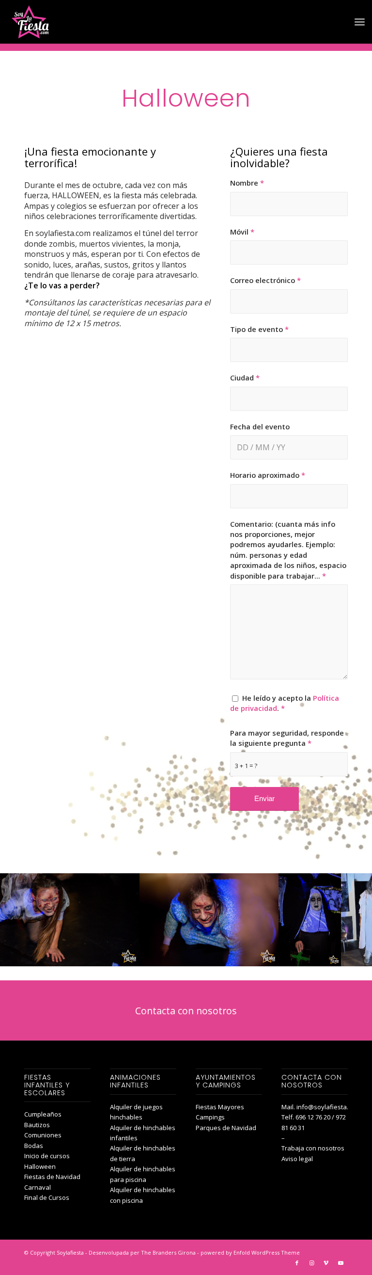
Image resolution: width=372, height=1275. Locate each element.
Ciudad (245, 377)
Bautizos (37, 1124)
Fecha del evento (260, 426)
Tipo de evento (259, 329)
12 (217, 968)
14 (232, 968)
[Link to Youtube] (340, 1263)
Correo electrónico (265, 280)
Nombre (247, 183)
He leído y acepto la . (284, 703)
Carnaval (37, 1187)
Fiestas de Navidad (52, 1176)
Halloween (40, 1166)
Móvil (242, 231)
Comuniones (43, 1135)
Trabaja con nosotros (312, 1148)
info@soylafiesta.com (328, 1106)
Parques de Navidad (226, 1127)
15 (240, 968)
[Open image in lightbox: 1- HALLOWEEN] (129, 955)
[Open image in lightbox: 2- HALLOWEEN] (268, 955)
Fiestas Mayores (220, 1106)
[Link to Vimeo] (326, 1263)
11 (209, 968)
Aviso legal (297, 1158)
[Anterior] (21, 919)
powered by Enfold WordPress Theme (250, 1252)
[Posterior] (350, 919)
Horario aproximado (267, 475)
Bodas (33, 1145)
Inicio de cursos (47, 1155)
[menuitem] (360, 22)
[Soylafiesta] (29, 22)
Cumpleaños (43, 1114)
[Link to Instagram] (311, 1263)
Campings (210, 1117)
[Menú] (360, 22)
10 (201, 968)
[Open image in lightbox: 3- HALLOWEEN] (330, 955)
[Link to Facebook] (297, 1263)
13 (224, 968)
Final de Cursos (46, 1197)
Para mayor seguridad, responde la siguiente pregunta (287, 738)
